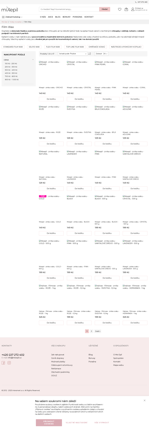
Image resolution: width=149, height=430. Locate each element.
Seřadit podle (64, 54)
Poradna (92, 362)
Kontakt (116, 362)
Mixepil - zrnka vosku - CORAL (134, 88)
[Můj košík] (126, 9)
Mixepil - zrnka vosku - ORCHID (51, 88)
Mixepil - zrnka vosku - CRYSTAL (79, 88)
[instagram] (9, 363)
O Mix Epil (117, 355)
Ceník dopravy (57, 358)
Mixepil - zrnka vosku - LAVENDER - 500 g (131, 268)
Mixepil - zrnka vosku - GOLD (50, 222)
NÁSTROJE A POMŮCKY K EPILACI (126, 47)
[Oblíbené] (119, 9)
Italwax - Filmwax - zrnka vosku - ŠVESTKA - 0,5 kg (107, 312)
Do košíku (51, 99)
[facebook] (3, 363)
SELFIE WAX (34, 47)
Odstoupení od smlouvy (62, 365)
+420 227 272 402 (13, 354)
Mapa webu (118, 365)
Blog (91, 355)
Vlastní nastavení (76, 423)
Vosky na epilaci (16, 22)
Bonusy (92, 358)
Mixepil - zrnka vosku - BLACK (78, 222)
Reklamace (56, 369)
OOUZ (54, 376)
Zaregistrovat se (141, 10)
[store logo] (10, 9)
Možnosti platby (58, 362)
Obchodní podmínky (60, 372)
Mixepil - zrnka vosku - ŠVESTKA (79, 132)
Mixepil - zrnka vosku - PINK (105, 177)
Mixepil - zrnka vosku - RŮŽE (50, 132)
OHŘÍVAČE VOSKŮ (97, 47)
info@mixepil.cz (14, 358)
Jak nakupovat (57, 355)
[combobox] (69, 9)
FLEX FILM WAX (53, 47)
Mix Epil (5, 22)
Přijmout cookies (48, 422)
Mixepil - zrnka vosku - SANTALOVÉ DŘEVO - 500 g (106, 268)
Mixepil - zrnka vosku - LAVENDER (75, 178)
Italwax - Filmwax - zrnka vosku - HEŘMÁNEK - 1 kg (135, 312)
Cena (6, 60)
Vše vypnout (101, 423)
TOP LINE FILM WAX (75, 47)
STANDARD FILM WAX (13, 47)
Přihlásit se (139, 8)
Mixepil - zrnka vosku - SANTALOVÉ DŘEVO (131, 178)
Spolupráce (118, 358)
